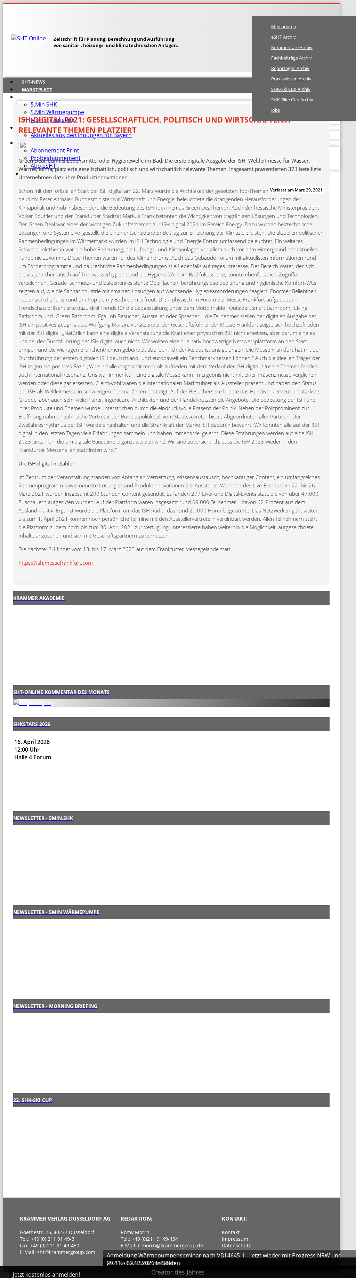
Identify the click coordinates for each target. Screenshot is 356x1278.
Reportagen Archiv (290, 68)
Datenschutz (236, 1245)
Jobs (275, 110)
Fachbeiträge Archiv (291, 58)
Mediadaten (283, 26)
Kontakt (231, 1232)
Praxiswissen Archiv (291, 79)
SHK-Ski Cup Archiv (290, 89)
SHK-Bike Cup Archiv (292, 99)
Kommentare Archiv (292, 47)
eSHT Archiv (283, 37)
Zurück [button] (27, 576)
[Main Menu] (331, 187)
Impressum (235, 1239)
